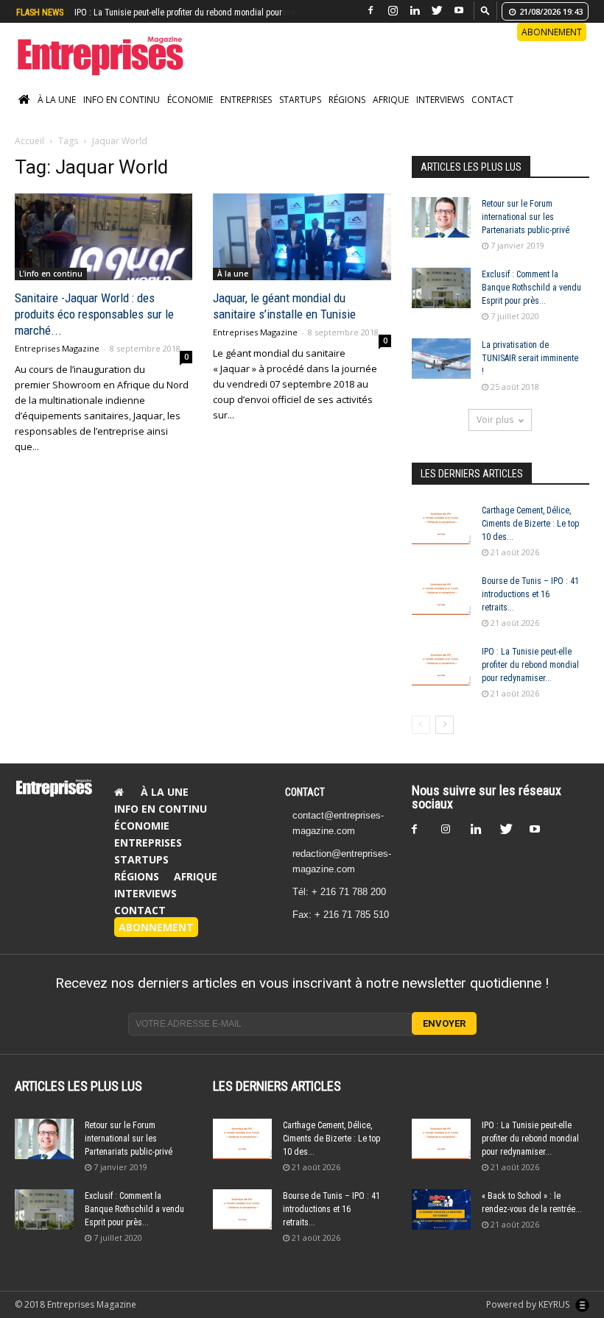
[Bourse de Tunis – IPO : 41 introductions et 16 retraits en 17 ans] (441, 594)
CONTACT (305, 792)
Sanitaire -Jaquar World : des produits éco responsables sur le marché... (94, 314)
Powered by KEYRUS (529, 1304)
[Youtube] (459, 10)
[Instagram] (393, 10)
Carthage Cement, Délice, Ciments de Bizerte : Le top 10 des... (530, 523)
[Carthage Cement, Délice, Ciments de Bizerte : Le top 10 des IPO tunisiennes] (441, 524)
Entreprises (246, 99)
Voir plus (495, 419)
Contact (492, 99)
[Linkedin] (415, 10)
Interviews (440, 99)
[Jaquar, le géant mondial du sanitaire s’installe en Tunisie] (301, 236)
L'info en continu (50, 273)
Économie (190, 99)
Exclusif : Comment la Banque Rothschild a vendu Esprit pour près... (531, 287)
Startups (300, 99)
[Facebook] (370, 10)
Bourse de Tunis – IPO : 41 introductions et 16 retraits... (530, 594)
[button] (485, 9)
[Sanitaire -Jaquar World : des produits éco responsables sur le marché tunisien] (103, 236)
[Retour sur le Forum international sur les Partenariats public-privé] (441, 217)
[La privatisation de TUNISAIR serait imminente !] (441, 358)
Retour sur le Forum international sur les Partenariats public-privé (525, 217)
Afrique (391, 99)
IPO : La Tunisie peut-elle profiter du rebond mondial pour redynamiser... (530, 664)
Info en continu (121, 99)
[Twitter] (437, 10)
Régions (347, 99)
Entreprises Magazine (57, 348)
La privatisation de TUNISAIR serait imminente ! (530, 358)
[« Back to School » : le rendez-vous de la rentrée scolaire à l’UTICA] (441, 1209)
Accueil (29, 141)
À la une (57, 99)
